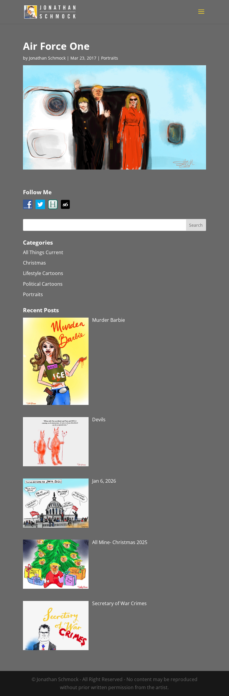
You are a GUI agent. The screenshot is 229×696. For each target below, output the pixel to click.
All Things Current (43, 252)
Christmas (34, 263)
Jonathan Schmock (47, 58)
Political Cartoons (43, 284)
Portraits (109, 58)
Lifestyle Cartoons (43, 273)
